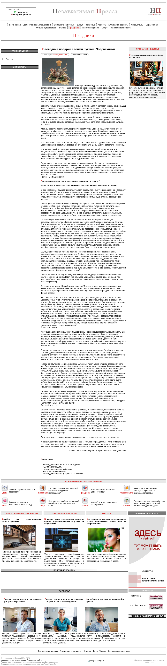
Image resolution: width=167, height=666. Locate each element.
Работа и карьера (90, 28)
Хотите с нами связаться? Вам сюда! (153, 579)
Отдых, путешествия (46, 28)
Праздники (74, 28)
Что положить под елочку (54, 471)
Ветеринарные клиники (71, 651)
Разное (62, 28)
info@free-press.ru (22, 15)
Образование (152, 25)
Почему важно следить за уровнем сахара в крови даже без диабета (64, 600)
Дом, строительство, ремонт (37, 25)
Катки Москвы (99, 651)
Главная (9, 59)
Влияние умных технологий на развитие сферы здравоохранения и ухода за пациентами (64, 521)
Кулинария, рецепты (118, 25)
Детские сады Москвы (48, 651)
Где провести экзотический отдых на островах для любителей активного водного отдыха (149, 503)
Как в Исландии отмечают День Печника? (103, 490)
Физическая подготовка (119, 651)
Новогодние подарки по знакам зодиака (61, 464)
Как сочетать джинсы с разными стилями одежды (21, 503)
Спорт (104, 28)
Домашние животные (64, 25)
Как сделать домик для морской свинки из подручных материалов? (63, 490)
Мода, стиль (137, 25)
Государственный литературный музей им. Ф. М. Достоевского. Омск (63, 503)
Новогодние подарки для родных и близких (63, 474)
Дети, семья (15, 25)
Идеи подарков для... (52, 467)
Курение (87, 651)
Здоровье (90, 25)
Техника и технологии (120, 28)
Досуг (80, 25)
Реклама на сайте (34, 660)
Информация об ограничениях (13, 660)
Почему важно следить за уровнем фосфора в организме (23, 600)
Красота (102, 25)
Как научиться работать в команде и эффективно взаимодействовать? (145, 490)
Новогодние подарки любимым (57, 469)
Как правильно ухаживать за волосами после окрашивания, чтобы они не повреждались (106, 521)
